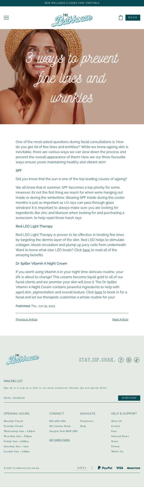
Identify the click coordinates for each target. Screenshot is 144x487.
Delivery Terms (120, 436)
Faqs (114, 431)
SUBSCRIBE (129, 398)
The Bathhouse (19, 468)
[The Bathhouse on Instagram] (128, 360)
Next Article (120, 319)
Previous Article (27, 319)
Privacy (115, 446)
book (132, 17)
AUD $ (80, 468)
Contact (115, 426)
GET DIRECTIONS (59, 440)
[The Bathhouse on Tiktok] (136, 360)
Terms (114, 441)
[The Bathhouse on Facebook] (121, 360)
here (86, 250)
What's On (117, 451)
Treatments (87, 421)
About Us (116, 421)
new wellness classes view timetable (72, 3)
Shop (83, 426)
